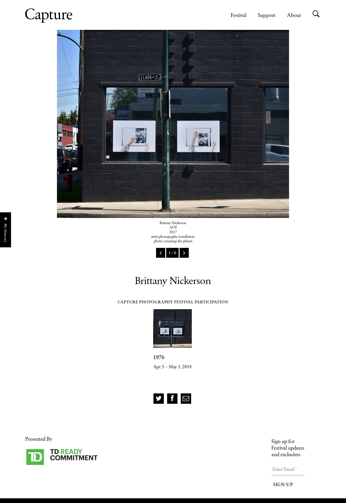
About (294, 15)
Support (267, 15)
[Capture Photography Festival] (64, 15)
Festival (238, 15)
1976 (159, 357)
